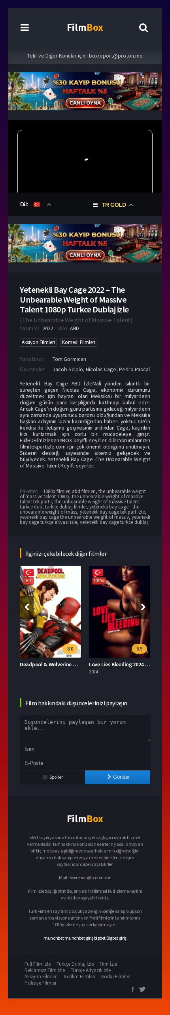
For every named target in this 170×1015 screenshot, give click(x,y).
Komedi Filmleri (78, 342)
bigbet (100, 938)
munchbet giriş (78, 938)
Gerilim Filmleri (79, 976)
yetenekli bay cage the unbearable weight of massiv (74, 517)
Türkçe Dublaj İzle (75, 964)
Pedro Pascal (134, 369)
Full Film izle (38, 964)
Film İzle (108, 964)
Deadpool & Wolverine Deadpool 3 (59, 664)
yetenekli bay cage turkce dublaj (114, 522)
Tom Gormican (69, 359)
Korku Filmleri (115, 976)
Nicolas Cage (101, 369)
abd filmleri (84, 491)
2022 (48, 328)
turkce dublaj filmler (66, 506)
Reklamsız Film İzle (45, 970)
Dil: (25, 204)
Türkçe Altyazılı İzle (91, 970)
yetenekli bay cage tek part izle (112, 511)
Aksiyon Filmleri (38, 342)
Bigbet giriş (116, 938)
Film (85, 27)
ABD (74, 328)
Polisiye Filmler (41, 982)
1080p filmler (56, 491)
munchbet (53, 938)
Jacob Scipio (68, 369)
